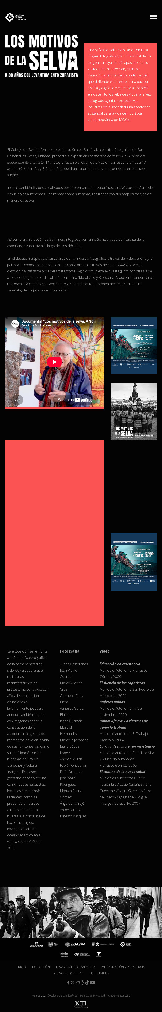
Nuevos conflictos (68, 973)
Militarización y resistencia (123, 967)
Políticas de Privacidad (92, 995)
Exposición (41, 967)
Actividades (100, 973)
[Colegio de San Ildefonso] (12, 17)
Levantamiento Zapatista (75, 967)
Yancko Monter (116, 995)
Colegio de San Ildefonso (63, 995)
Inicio (22, 967)
